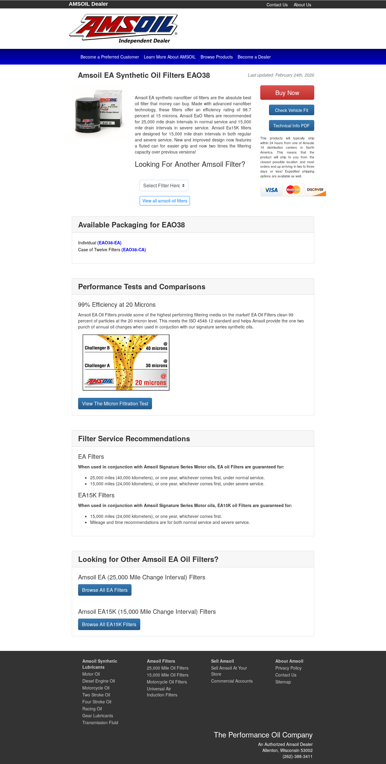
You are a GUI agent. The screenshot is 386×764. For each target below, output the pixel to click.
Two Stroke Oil (96, 695)
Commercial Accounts (232, 681)
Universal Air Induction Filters (162, 692)
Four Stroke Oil (96, 702)
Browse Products (217, 57)
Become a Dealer (254, 57)
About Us (302, 5)
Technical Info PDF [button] (291, 125)
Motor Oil (91, 674)
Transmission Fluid (100, 722)
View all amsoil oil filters (164, 201)
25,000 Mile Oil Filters (167, 668)
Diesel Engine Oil (98, 681)
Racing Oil (92, 708)
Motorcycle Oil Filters (167, 682)
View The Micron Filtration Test (115, 403)
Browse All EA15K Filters (109, 624)
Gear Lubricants (97, 715)
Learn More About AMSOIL (170, 57)
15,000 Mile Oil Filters (167, 675)
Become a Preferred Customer (110, 57)
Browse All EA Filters (105, 589)
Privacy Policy (288, 668)
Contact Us (277, 5)
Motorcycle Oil (95, 688)
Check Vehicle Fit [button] (291, 110)
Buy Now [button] (287, 92)
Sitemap (283, 682)
